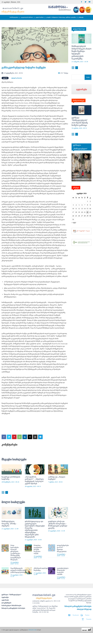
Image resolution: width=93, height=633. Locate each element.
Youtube (88, 619)
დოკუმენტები (6, 603)
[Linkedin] (24, 437)
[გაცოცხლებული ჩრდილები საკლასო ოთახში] (51, 570)
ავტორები (5, 600)
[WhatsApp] (19, 437)
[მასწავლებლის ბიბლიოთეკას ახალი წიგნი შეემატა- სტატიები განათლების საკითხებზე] (82, 39)
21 (85, 212)
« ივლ (74, 222)
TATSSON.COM (32, 630)
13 (82, 208)
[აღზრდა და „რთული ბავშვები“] (58, 469)
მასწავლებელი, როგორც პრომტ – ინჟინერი (9, 524)
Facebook (76, 615)
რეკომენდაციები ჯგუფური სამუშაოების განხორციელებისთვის (18, 570)
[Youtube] (89, 2)
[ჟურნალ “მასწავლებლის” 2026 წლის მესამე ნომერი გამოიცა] (82, 110)
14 (85, 208)
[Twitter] (85, 2)
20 (82, 212)
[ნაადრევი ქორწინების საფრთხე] (12, 469)
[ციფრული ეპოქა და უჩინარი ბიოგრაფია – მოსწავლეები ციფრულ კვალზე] (58, 513)
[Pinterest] (14, 437)
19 (79, 212)
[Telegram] (40, 437)
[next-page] (6, 492)
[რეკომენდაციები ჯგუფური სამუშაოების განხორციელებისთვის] (5, 570)
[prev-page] (3, 492)
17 (73, 212)
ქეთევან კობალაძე (16, 78)
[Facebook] (81, 2)
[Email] (30, 437)
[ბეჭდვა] (35, 437)
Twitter (87, 615)
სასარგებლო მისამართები (11, 605)
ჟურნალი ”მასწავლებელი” (12, 594)
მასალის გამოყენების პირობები (13, 608)
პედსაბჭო (5, 597)
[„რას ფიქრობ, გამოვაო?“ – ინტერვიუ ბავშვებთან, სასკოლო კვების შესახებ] (35, 469)
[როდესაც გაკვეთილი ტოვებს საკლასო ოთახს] (28, 547)
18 (76, 212)
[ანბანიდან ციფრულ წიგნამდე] (28, 570)
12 (79, 208)
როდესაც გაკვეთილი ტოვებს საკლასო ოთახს (38, 549)
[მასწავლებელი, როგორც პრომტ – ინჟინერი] (12, 513)
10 (73, 208)
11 (76, 208)
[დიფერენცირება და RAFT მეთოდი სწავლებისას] (51, 547)
